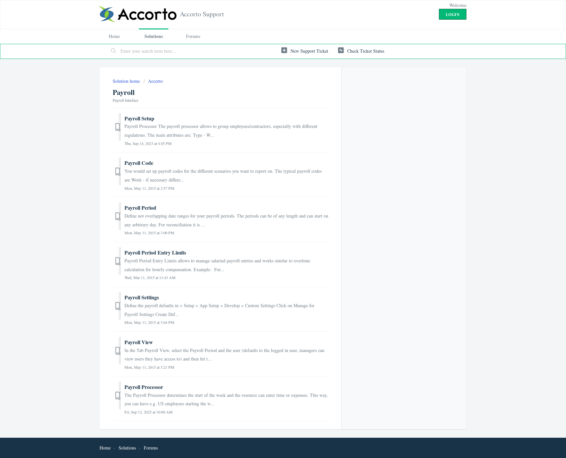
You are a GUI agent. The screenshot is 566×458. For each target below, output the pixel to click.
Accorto (155, 81)
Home (114, 36)
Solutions (153, 36)
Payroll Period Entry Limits (155, 252)
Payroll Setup (139, 118)
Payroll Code (138, 163)
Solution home (127, 81)
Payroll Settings (141, 297)
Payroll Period (140, 207)
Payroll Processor (143, 387)
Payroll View (138, 342)
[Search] (113, 51)
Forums (193, 36)
